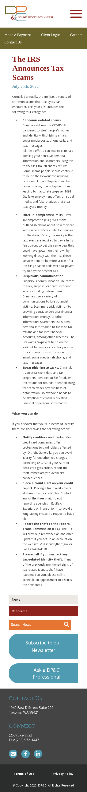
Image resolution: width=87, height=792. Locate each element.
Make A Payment (17, 34)
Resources (19, 611)
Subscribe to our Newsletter (43, 646)
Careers (76, 34)
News (16, 599)
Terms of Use (24, 774)
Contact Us (13, 42)
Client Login (50, 34)
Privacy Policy (63, 774)
